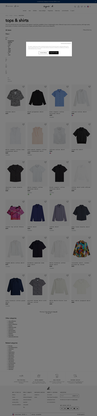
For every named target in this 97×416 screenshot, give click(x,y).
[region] (49, 49)
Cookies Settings (43, 52)
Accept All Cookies (54, 52)
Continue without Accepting (66, 43)
